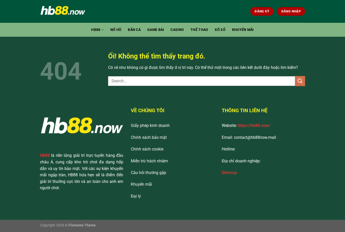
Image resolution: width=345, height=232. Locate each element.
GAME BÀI (155, 30)
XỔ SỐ (220, 30)
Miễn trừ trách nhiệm (149, 161)
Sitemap (229, 172)
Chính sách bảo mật (149, 137)
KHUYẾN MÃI (243, 30)
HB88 (95, 30)
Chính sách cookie (147, 149)
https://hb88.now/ (254, 125)
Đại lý (136, 196)
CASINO (177, 30)
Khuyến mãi (141, 184)
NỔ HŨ (115, 30)
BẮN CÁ (134, 30)
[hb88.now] (65, 11)
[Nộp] (300, 81)
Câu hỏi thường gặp (148, 172)
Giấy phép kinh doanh (150, 125)
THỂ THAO (199, 30)
